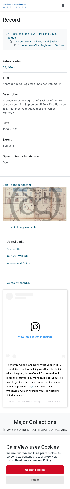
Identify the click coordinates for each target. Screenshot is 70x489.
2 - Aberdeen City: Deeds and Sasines (36, 41)
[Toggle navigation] (63, 5)
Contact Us (13, 249)
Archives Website (17, 256)
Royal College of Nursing (39, 401)
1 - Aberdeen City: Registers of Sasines (41, 45)
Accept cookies (35, 469)
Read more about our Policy (33, 460)
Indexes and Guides (19, 263)
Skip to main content (17, 185)
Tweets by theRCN (17, 283)
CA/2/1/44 (9, 67)
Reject (35, 480)
